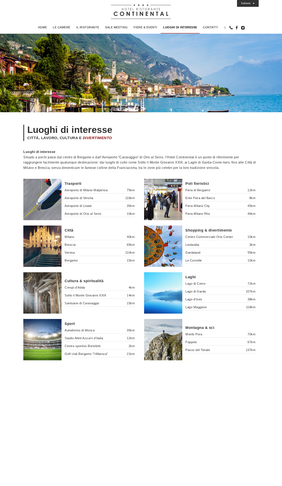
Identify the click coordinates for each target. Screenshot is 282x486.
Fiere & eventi (145, 27)
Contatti (210, 27)
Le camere (61, 27)
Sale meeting (116, 27)
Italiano (246, 3)
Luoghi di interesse (180, 27)
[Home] (141, 9)
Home (42, 27)
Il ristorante (87, 27)
